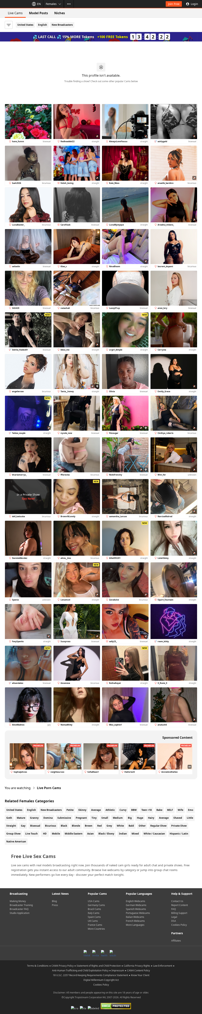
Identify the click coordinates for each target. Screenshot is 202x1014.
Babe (159, 810)
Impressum (117, 970)
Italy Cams (93, 913)
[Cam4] (14, 4)
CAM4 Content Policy (138, 970)
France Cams (95, 925)
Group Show (13, 833)
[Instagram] (95, 953)
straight (11, 825)
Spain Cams (94, 917)
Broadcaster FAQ (19, 909)
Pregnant (81, 817)
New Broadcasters (62, 24)
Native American (16, 841)
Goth (9, 817)
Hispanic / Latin (179, 833)
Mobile (56, 833)
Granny (34, 817)
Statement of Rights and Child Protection (99, 965)
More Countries (96, 928)
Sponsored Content (177, 737)
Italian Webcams (135, 917)
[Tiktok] (87, 953)
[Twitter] (104, 953)
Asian (90, 833)
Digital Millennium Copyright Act (101, 980)
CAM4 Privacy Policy (62, 965)
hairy (151, 817)
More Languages (135, 925)
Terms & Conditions (38, 965)
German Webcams (136, 905)
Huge (140, 817)
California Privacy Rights (137, 965)
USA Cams (93, 901)
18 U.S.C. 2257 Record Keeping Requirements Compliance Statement (90, 975)
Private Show (179, 825)
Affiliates (176, 940)
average (164, 817)
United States (25, 24)
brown (88, 825)
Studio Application (19, 913)
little (190, 817)
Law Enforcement (162, 965)
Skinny (82, 810)
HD (45, 833)
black (64, 825)
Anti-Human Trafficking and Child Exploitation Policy (80, 970)
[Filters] (9, 25)
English (42, 24)
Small (104, 817)
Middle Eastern (73, 833)
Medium (118, 817)
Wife (180, 810)
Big (130, 817)
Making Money (18, 901)
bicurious (50, 825)
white (120, 825)
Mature (21, 817)
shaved (177, 817)
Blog (54, 901)
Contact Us (177, 901)
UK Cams (93, 921)
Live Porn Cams (49, 788)
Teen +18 (146, 810)
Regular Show (158, 825)
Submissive (64, 817)
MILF (170, 810)
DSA (173, 921)
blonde (76, 825)
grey (109, 825)
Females (51, 4)
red (99, 825)
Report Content (179, 905)
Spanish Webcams (136, 909)
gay (23, 825)
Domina (48, 817)
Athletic (110, 810)
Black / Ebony (106, 833)
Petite (70, 810)
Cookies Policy (179, 925)
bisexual (35, 825)
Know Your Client (140, 975)
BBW (134, 810)
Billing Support (179, 913)
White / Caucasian (154, 833)
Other (142, 825)
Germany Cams (96, 905)
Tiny (94, 817)
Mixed (135, 833)
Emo (190, 810)
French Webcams (135, 921)
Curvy (123, 810)
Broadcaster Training (21, 905)
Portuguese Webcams (138, 913)
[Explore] (69, 4)
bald (131, 825)
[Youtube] (113, 953)
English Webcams (135, 901)
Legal (174, 917)
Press (55, 905)
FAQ (173, 909)
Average (96, 810)
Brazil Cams (94, 909)
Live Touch (31, 833)
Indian (123, 833)
